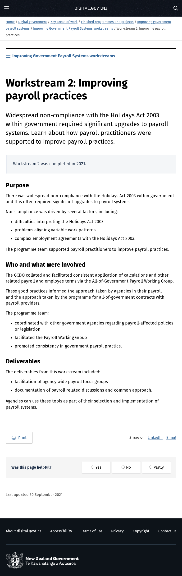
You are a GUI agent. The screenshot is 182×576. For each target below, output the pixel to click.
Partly (158, 467)
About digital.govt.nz (23, 531)
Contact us (167, 531)
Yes (98, 467)
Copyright (141, 531)
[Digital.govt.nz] (91, 8)
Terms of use (91, 531)
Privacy (117, 531)
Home (10, 22)
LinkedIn (155, 437)
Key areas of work (63, 22)
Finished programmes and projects (107, 22)
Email (171, 437)
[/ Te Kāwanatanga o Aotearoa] (43, 560)
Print (22, 438)
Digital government (32, 22)
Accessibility (61, 531)
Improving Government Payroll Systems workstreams (73, 28)
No (128, 467)
